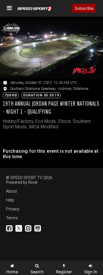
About (11, 191)
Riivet (32, 182)
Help (10, 200)
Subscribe (84, 8)
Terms (12, 218)
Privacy (12, 209)
